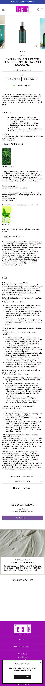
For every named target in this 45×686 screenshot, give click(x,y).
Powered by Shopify (22, 684)
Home (22, 55)
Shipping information (22, 477)
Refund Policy (22, 657)
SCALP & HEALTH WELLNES (19, 668)
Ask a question (22, 481)
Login (16, 70)
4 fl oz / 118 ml (14, 79)
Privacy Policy (22, 654)
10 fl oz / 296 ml (30, 79)
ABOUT (22, 640)
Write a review (22, 518)
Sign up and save (22, 646)
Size (22, 75)
